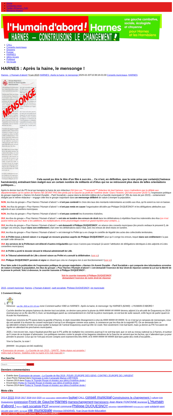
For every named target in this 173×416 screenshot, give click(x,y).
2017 (23, 397)
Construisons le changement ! (131, 397)
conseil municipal (15, 288)
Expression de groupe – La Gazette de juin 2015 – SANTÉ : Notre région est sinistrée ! (44, 350)
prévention (113, 407)
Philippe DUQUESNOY (78, 288)
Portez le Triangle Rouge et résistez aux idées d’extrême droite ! (55, 380)
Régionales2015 (138, 407)
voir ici (95, 255)
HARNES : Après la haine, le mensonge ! (59, 75)
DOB (161, 398)
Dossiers (10, 50)
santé (146, 406)
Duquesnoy (7, 402)
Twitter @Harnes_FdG (17, 8)
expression (21, 402)
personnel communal (60, 406)
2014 (4, 397)
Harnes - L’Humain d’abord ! (14, 75)
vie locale (23, 411)
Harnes (28, 288)
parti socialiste (59, 288)
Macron (19, 407)
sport (162, 406)
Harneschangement (80, 402)
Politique (10, 59)
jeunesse (142, 402)
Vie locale (11, 62)
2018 (28, 397)
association (51, 398)
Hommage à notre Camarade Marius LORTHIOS (54, 378)
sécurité (4, 411)
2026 (43, 398)
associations (62, 397)
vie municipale (97, 288)
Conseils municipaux (16, 47)
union (11, 411)
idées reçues (12, 57)
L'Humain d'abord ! (42, 288)
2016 (18, 397)
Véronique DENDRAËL (64, 411)
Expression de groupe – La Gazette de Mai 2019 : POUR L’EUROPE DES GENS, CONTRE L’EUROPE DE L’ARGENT (76, 375)
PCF (45, 406)
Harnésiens (101, 401)
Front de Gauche (41, 402)
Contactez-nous (14, 6)
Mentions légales (14, 10)
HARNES (11, 54)
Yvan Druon (82, 410)
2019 (34, 398)
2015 (3, 288)
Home (9, 3)
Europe (10, 52)
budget (73, 397)
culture (155, 397)
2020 (39, 398)
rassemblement (125, 406)
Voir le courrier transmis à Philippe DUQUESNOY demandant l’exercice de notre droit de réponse (87, 276)
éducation (100, 410)
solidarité (154, 406)
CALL (9, 45)
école (91, 410)
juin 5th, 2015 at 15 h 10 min (28, 306)
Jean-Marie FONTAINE (123, 401)
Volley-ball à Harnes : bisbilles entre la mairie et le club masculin (32, 353)
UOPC (16, 411)
